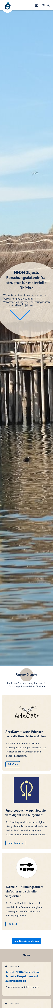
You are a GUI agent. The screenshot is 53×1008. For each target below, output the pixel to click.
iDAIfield (12, 924)
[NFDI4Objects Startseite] (7, 7)
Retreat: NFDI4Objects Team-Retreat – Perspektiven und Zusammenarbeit (23, 976)
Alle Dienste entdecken (26, 941)
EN (43, 5)
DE (36, 5)
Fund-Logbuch (15, 843)
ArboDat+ (13, 764)
